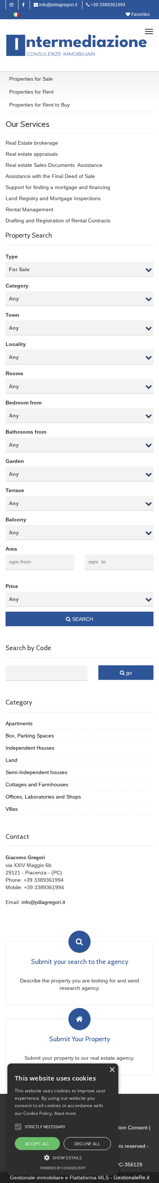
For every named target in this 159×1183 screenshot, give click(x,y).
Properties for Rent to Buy (39, 105)
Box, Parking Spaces (30, 736)
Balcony (16, 519)
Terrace (15, 490)
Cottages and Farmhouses (37, 784)
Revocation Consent (124, 1127)
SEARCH (82, 619)
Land (11, 760)
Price (12, 586)
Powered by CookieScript (62, 1168)
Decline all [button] (87, 1143)
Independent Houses (30, 748)
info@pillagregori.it (57, 4)
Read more (65, 1113)
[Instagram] (11, 4)
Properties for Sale (31, 79)
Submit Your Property (79, 1039)
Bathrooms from (26, 432)
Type (12, 256)
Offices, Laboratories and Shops (43, 797)
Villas (12, 809)
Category (17, 286)
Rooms (14, 373)
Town (12, 315)
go (128, 673)
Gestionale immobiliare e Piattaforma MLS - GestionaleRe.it (79, 1177)
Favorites (140, 14)
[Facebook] (23, 4)
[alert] (62, 1119)
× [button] (112, 1070)
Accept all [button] (37, 1143)
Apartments (19, 723)
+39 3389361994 (107, 4)
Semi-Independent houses (36, 772)
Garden (15, 461)
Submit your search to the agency (79, 962)
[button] (18, 1126)
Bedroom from (23, 403)
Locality (16, 344)
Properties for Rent (31, 92)
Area (11, 549)
